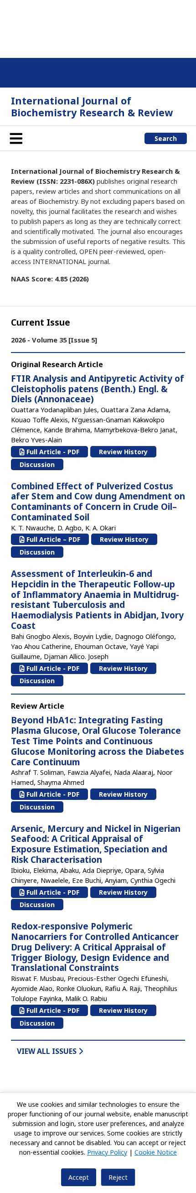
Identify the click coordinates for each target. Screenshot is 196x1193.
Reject (118, 1177)
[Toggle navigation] (16, 138)
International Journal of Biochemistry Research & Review (92, 106)
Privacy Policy (107, 1152)
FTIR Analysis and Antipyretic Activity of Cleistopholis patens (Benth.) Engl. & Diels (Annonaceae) (97, 389)
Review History (123, 451)
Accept (78, 1177)
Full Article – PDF (52, 539)
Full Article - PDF (52, 451)
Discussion (37, 464)
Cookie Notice (155, 1152)
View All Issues (47, 1051)
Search (166, 138)
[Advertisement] (98, 27)
